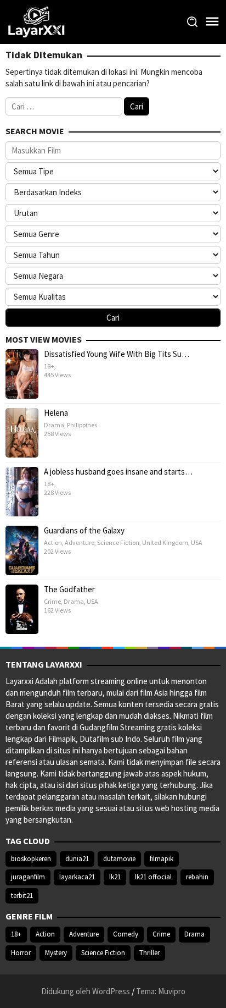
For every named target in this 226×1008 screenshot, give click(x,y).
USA (196, 542)
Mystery (56, 952)
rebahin (197, 877)
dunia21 (77, 858)
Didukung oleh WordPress (85, 991)
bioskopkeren (31, 858)
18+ (49, 366)
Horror (21, 952)
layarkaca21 (77, 877)
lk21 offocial (153, 877)
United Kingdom (165, 542)
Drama (54, 425)
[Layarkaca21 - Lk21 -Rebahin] (36, 21)
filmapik (161, 858)
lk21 (115, 877)
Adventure (79, 542)
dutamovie (119, 858)
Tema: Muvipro (160, 991)
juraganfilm (28, 877)
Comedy (125, 934)
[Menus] (212, 21)
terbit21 (22, 895)
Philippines (82, 425)
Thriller (149, 952)
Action (53, 542)
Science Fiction (118, 542)
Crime (52, 601)
